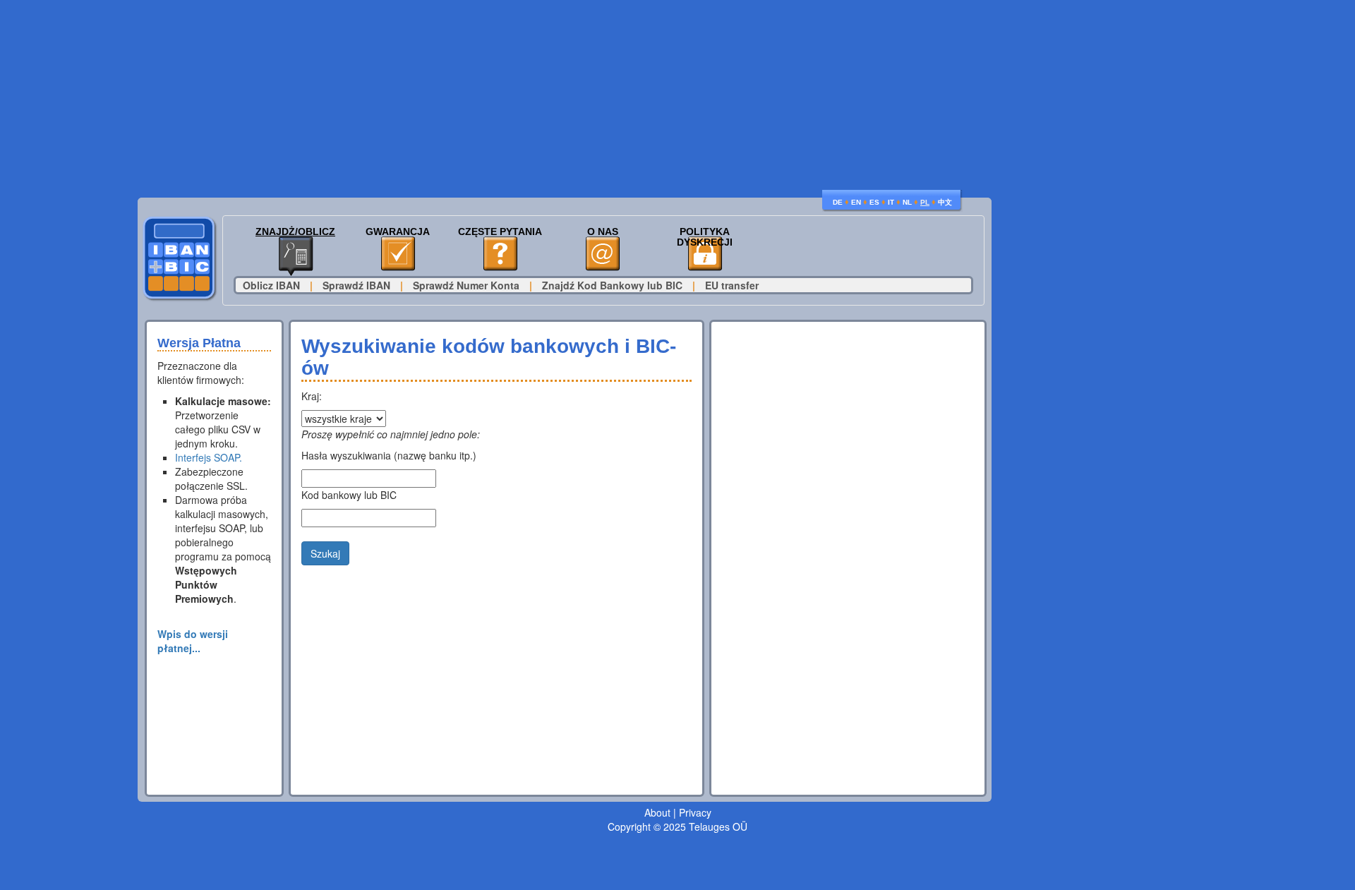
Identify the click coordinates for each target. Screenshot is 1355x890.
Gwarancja (398, 232)
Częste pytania (500, 232)
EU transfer (732, 285)
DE (838, 202)
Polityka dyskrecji (705, 237)
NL (907, 202)
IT (891, 202)
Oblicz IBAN (271, 285)
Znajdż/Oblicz (295, 232)
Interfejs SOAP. (208, 457)
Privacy (695, 812)
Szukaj (325, 553)
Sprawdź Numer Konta (466, 285)
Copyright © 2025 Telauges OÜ (677, 826)
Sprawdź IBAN (356, 285)
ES (874, 202)
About (657, 812)
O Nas (602, 232)
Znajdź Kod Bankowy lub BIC (612, 285)
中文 (945, 202)
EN (856, 202)
